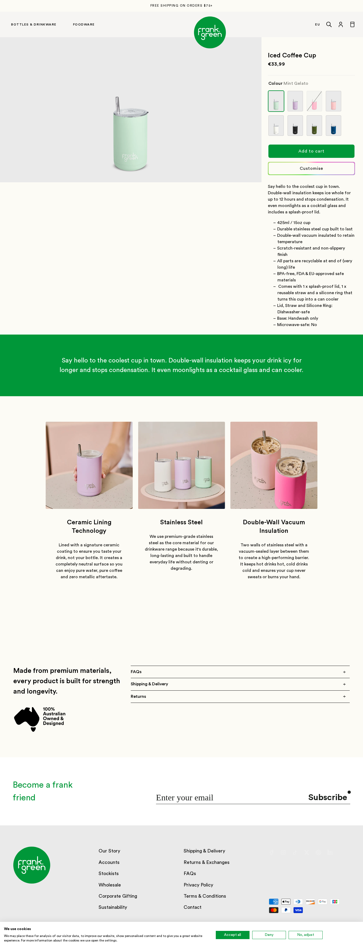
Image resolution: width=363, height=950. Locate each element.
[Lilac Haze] (295, 101)
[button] (39, 24)
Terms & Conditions (205, 896)
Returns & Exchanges (207, 862)
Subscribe (327, 797)
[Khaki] (314, 125)
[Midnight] (295, 125)
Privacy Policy (198, 885)
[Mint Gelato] (276, 101)
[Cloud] (276, 125)
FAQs (190, 873)
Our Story (109, 850)
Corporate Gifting (118, 896)
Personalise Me (311, 168)
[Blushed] (333, 101)
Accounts (109, 862)
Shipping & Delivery (204, 850)
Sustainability (113, 907)
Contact (192, 907)
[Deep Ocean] (333, 125)
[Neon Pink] (314, 101)
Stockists (109, 873)
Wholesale (110, 885)
